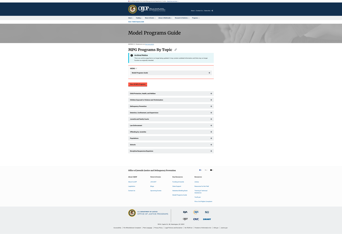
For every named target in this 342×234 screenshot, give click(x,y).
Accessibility (117, 228)
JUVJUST (153, 182)
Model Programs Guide (138, 21)
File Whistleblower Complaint (132, 228)
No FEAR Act (188, 228)
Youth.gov (198, 197)
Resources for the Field (202, 186)
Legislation (131, 186)
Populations (134, 138)
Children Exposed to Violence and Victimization (146, 100)
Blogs (152, 186)
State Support (176, 186)
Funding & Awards (178, 182)
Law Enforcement (136, 125)
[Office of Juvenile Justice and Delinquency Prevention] (185, 220)
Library (197, 182)
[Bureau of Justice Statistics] (196, 214)
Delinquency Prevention (138, 106)
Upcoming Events (155, 190)
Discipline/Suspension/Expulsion (141, 151)
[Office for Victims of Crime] (196, 220)
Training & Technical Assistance (201, 192)
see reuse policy (149, 44)
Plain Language (147, 228)
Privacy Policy (158, 228)
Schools (133, 145)
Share (213, 12)
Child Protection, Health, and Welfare (143, 93)
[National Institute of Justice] (207, 213)
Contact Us (199, 10)
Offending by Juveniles (138, 132)
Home (129, 21)
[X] (207, 171)
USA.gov (216, 228)
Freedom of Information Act (203, 228)
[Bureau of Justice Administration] (185, 213)
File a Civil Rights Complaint (203, 201)
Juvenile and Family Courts (139, 119)
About (193, 10)
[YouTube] (212, 171)
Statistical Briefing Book (179, 190)
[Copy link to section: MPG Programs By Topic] (175, 49)
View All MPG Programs (137, 84)
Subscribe (207, 10)
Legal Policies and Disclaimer (173, 228)
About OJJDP (132, 182)
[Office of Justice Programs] (132, 9)
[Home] (151, 9)
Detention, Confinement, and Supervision (144, 113)
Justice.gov (224, 228)
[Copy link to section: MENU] (136, 68)
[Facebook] (201, 171)
